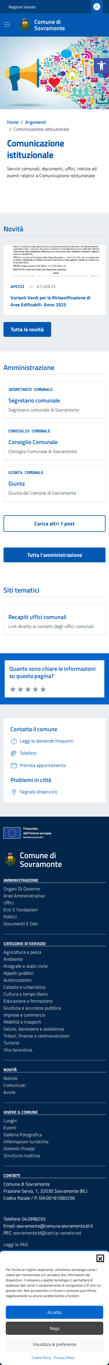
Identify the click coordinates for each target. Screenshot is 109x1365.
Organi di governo (21, 888)
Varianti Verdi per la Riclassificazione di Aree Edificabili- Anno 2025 (50, 301)
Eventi (9, 1127)
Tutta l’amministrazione (54, 555)
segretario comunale (30, 389)
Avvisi (18, 286)
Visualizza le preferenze (54, 1344)
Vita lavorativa (17, 1049)
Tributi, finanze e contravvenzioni (36, 1035)
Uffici (8, 902)
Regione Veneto (22, 7)
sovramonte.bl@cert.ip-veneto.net (47, 1232)
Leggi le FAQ (15, 1244)
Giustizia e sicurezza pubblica (32, 1007)
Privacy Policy (64, 1357)
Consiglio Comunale (33, 441)
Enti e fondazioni (20, 909)
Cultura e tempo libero (25, 993)
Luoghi (10, 1120)
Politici (10, 916)
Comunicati (14, 1085)
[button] (101, 65)
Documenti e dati (20, 923)
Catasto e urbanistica (24, 986)
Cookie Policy (41, 1357)
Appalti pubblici (18, 972)
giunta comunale (25, 472)
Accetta (54, 1312)
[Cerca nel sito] (93, 25)
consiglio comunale (29, 431)
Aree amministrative (24, 895)
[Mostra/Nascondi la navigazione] (6, 24)
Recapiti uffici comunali (37, 616)
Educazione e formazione (28, 1000)
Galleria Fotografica (22, 1134)
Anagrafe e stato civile (25, 966)
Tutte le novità (27, 329)
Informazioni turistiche (26, 1141)
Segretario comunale (34, 400)
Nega (55, 1328)
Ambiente (13, 959)
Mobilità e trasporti (22, 1021)
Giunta (16, 483)
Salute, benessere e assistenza (33, 1028)
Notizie (10, 1078)
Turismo (11, 1042)
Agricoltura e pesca (22, 952)
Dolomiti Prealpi (19, 1148)
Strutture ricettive (21, 1155)
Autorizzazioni (17, 979)
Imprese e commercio (24, 1014)
